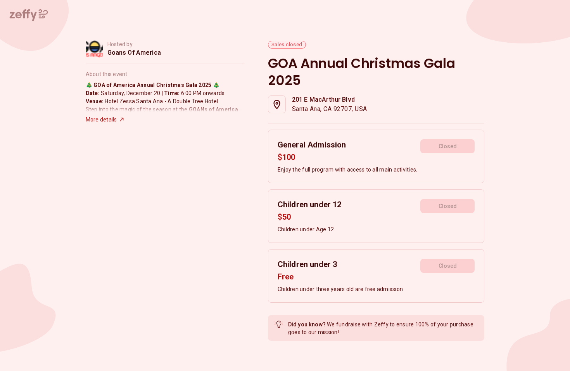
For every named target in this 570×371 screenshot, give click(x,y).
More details (101, 119)
